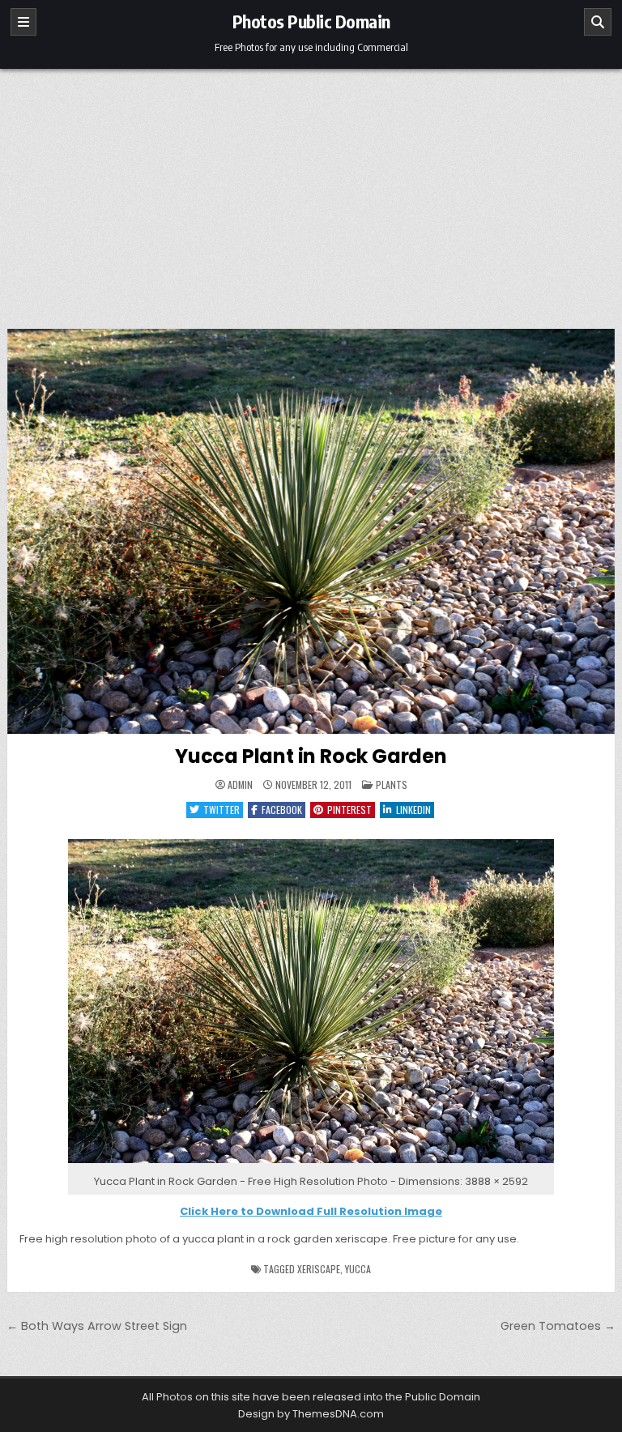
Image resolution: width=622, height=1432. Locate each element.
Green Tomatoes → (558, 1326)
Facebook (282, 809)
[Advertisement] (311, 190)
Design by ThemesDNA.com (311, 1413)
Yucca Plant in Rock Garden (311, 756)
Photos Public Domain (311, 21)
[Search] (597, 22)
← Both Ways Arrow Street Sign (96, 1326)
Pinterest (349, 809)
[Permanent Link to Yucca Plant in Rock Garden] (311, 531)
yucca (358, 1269)
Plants (391, 784)
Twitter (221, 809)
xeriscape (318, 1269)
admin (240, 785)
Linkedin (413, 809)
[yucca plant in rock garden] (311, 1163)
